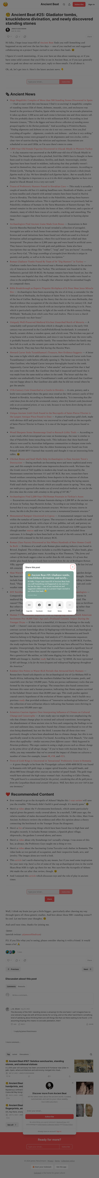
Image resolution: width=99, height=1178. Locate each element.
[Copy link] (29, 605)
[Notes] (60, 605)
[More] (70, 605)
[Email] (49, 605)
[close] (73, 567)
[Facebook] (39, 605)
